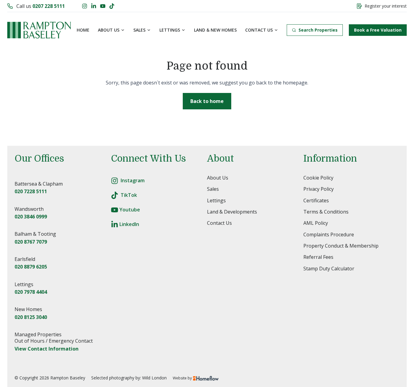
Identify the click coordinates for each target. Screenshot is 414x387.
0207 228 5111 (48, 6)
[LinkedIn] (93, 6)
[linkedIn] (114, 224)
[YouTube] (102, 6)
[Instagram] (84, 6)
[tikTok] (114, 195)
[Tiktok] (112, 6)
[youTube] (114, 210)
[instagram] (114, 180)
